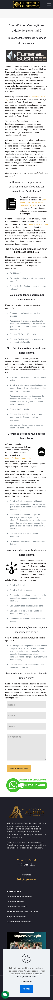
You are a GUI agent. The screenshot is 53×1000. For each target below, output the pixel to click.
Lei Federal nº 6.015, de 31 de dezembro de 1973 (33, 202)
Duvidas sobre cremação (19, 921)
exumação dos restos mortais (18, 458)
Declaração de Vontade (38, 224)
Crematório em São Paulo (19, 896)
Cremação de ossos (16, 906)
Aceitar (26, 988)
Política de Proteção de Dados (29, 975)
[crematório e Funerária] (26, 4)
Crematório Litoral (15, 901)
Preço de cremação (16, 916)
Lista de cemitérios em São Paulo (22, 911)
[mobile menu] (49, 4)
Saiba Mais (26, 981)
